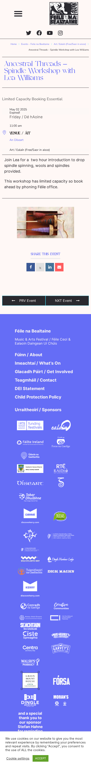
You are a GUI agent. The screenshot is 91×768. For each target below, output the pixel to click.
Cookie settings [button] (17, 758)
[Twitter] (28, 33)
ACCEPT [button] (40, 758)
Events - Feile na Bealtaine (35, 44)
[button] (18, 13)
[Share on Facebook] (30, 267)
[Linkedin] (50, 267)
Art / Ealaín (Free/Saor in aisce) (70, 44)
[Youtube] (50, 33)
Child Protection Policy (38, 397)
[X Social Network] (40, 267)
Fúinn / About (28, 354)
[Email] (59, 267)
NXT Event (63, 300)
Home (14, 44)
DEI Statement (30, 388)
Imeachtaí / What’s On (38, 363)
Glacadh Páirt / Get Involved (44, 371)
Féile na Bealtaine (33, 331)
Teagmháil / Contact (36, 380)
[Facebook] (39, 33)
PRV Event (27, 300)
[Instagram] (60, 33)
